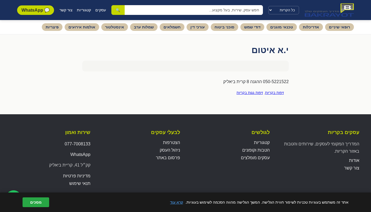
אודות (354, 160)
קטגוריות (84, 10)
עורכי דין (197, 27)
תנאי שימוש (79, 183)
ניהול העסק (170, 150)
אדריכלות (311, 27)
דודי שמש (252, 27)
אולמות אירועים (81, 27)
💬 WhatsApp (35, 10)
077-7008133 (77, 144)
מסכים (36, 202)
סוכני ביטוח (224, 27)
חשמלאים (172, 27)
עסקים (100, 10)
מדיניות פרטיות (76, 176)
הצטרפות (171, 142)
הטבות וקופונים (256, 150)
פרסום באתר (168, 157)
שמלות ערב (144, 27)
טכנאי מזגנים (281, 27)
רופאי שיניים (339, 27)
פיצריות (52, 27)
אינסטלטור (114, 27)
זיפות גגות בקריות (250, 93)
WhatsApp (80, 154)
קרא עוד (176, 202)
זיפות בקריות (274, 93)
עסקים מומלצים (255, 157)
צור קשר (66, 10)
